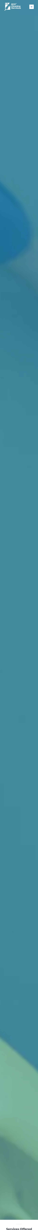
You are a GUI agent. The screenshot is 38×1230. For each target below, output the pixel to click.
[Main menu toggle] (31, 7)
